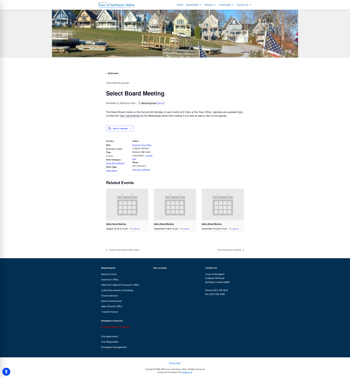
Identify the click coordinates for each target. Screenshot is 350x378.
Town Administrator (129, 115)
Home (180, 4)
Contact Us (242, 4)
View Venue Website (141, 169)
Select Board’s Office (111, 306)
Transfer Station (109, 311)
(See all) (160, 103)
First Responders (110, 341)
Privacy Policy (175, 363)
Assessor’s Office (109, 279)
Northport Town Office (141, 145)
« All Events (112, 73)
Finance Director (109, 295)
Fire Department (109, 336)
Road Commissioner (111, 301)
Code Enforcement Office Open (124, 249)
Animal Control (108, 274)
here (240, 112)
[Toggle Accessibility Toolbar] (6, 371)
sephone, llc (187, 372)
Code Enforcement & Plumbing (117, 290)
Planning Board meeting (229, 249)
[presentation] (127, 204)
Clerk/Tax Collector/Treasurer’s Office (120, 284)
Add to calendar (120, 128)
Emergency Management (114, 347)
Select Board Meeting (115, 163)
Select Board (111, 170)
